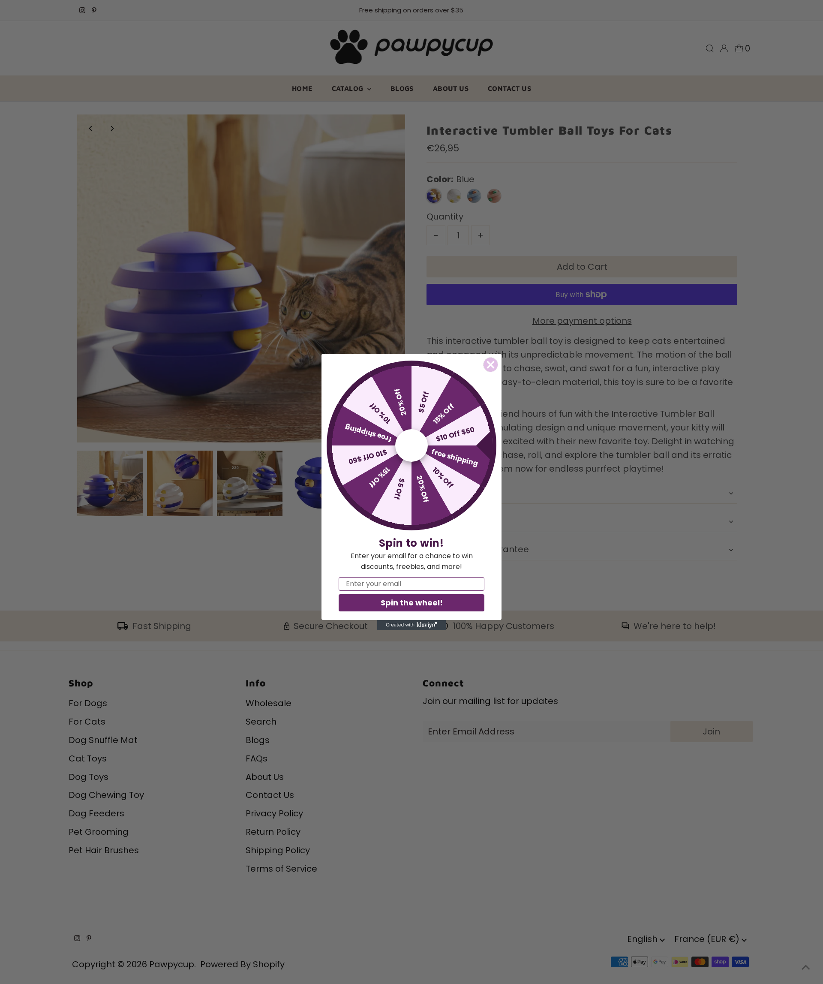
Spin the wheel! (412, 602)
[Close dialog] (490, 364)
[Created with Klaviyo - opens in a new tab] (411, 625)
